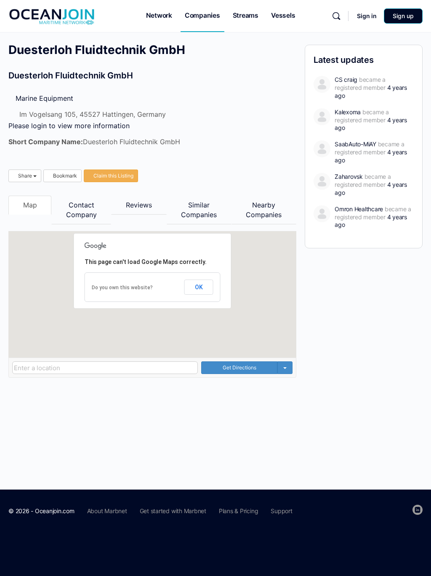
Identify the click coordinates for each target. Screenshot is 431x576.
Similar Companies (199, 210)
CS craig (346, 79)
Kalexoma (348, 112)
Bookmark (64, 175)
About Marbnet (107, 510)
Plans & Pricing (238, 510)
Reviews (139, 205)
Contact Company (81, 210)
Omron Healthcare (359, 209)
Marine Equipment (43, 98)
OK (199, 287)
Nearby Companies (264, 210)
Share (25, 175)
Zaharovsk (349, 176)
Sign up (403, 15)
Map (30, 205)
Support (281, 510)
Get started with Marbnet (173, 510)
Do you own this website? (122, 288)
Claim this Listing (112, 175)
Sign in (367, 15)
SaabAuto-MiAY (355, 144)
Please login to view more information (69, 125)
